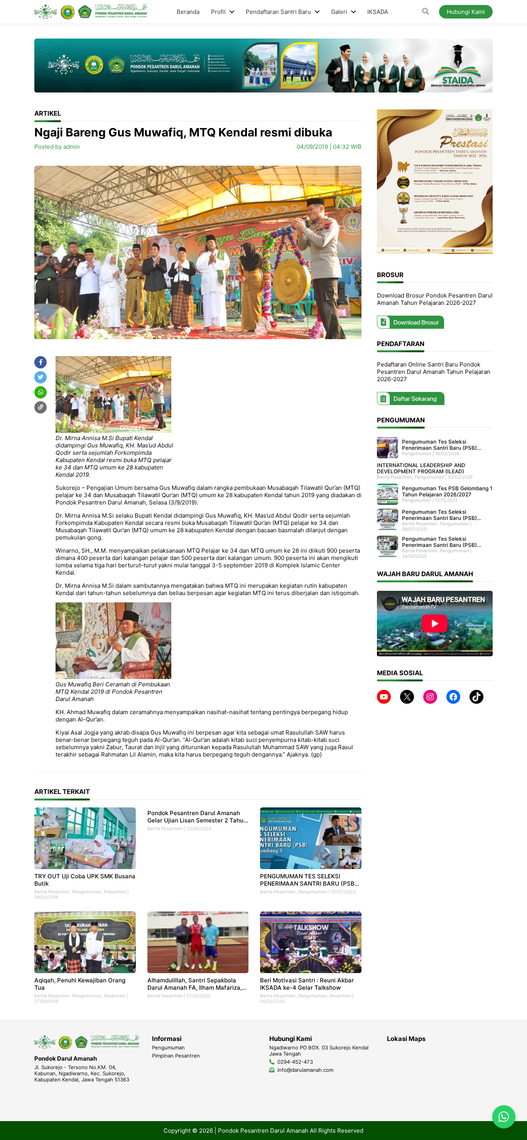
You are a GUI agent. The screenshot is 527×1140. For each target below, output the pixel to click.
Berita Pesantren (52, 892)
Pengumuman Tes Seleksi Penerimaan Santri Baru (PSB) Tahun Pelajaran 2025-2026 (439, 515)
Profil (218, 11)
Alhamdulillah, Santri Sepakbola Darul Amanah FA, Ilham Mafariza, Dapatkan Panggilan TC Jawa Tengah (194, 984)
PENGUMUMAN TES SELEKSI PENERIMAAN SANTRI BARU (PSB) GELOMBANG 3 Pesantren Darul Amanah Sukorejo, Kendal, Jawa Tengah (308, 880)
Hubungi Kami (466, 11)
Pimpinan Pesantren (176, 1056)
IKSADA (377, 11)
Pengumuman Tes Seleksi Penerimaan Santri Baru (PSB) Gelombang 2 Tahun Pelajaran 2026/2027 (439, 445)
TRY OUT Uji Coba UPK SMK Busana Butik (84, 880)
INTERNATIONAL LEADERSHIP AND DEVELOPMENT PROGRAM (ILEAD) (421, 468)
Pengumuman (86, 892)
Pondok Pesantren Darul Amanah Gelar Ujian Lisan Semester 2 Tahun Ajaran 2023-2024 (197, 816)
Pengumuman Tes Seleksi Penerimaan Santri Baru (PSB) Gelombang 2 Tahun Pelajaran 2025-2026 (439, 542)
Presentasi (115, 892)
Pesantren (114, 996)
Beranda (188, 11)
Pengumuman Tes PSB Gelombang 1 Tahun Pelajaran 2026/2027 (447, 491)
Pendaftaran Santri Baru (278, 11)
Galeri (339, 11)
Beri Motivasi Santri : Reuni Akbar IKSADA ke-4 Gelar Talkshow (307, 984)
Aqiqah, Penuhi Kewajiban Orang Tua (79, 984)
